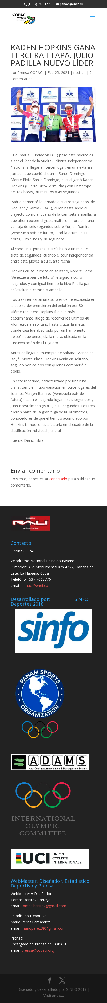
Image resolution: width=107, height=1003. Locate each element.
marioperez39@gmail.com (44, 928)
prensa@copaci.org (38, 950)
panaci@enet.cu (35, 585)
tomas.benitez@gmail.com (44, 905)
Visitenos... (53, 995)
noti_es (79, 72)
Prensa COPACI (30, 72)
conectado (58, 478)
